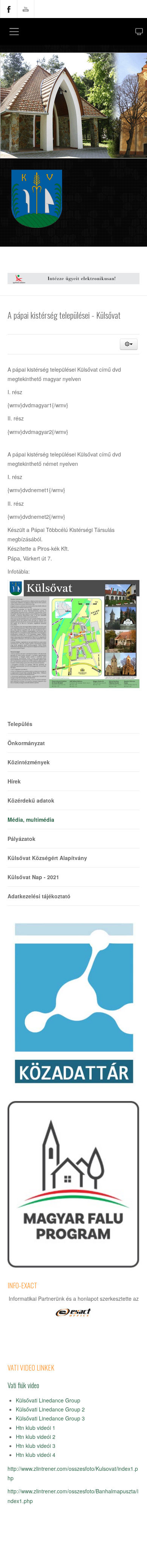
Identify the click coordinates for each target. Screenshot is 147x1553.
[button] (129, 344)
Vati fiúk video (23, 1385)
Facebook (8, 9)
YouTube (25, 9)
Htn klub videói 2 (35, 1436)
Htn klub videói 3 (35, 1445)
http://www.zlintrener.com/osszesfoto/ (52, 1491)
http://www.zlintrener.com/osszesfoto (51, 1468)
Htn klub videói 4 (35, 1454)
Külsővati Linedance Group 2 (50, 1409)
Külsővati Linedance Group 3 (50, 1418)
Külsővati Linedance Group (48, 1400)
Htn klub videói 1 (35, 1427)
